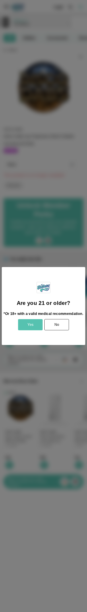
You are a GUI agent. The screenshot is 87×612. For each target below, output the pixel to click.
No (56, 324)
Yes (30, 324)
